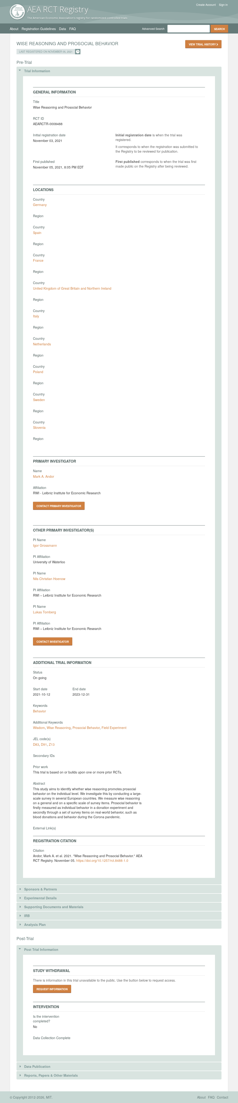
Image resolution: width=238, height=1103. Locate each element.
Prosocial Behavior (86, 727)
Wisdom (39, 727)
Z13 (52, 744)
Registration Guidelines (39, 28)
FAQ (72, 28)
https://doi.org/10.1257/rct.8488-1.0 (102, 860)
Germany (40, 204)
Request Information (52, 989)
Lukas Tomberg (44, 612)
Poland (38, 371)
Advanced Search (153, 29)
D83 (36, 744)
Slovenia (39, 427)
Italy (36, 316)
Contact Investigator (52, 641)
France (38, 260)
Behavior (39, 711)
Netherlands (42, 344)
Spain (37, 232)
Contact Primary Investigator (58, 506)
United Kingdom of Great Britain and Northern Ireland (72, 288)
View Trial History (202, 44)
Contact (222, 1097)
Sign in (223, 4)
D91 (44, 744)
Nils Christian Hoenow (49, 578)
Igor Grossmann (45, 545)
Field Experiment (114, 727)
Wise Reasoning (59, 727)
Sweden (39, 399)
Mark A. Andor (43, 476)
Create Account (206, 4)
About (14, 28)
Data (62, 28)
